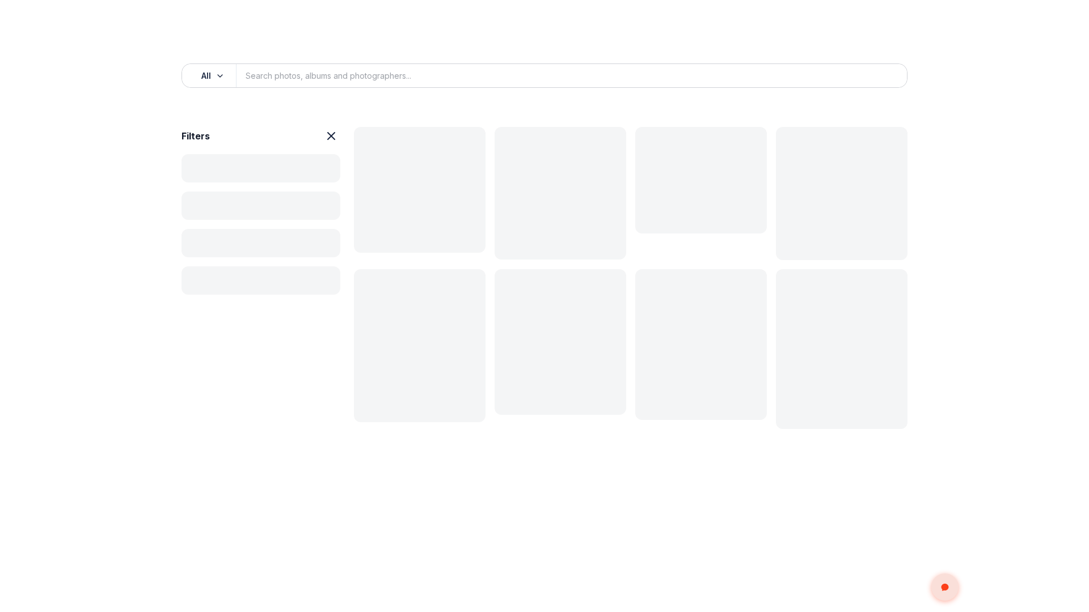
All (206, 75)
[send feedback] (945, 587)
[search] (886, 76)
